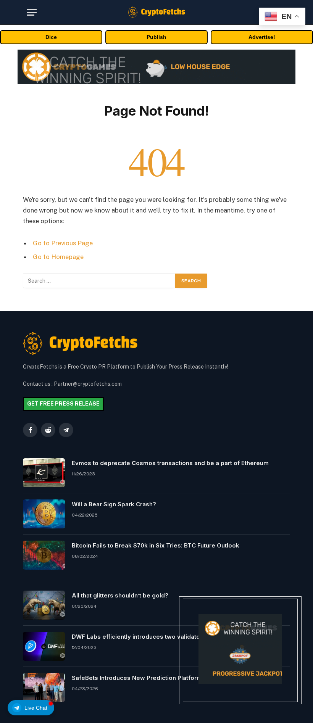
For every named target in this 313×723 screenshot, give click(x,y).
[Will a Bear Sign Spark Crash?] (44, 513)
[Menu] (32, 12)
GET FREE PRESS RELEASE (63, 404)
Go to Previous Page (63, 243)
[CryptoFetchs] (156, 12)
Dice (51, 37)
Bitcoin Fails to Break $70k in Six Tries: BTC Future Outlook (155, 545)
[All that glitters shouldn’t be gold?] (44, 605)
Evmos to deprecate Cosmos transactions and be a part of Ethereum (170, 463)
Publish (156, 37)
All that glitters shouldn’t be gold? (120, 595)
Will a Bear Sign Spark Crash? (114, 504)
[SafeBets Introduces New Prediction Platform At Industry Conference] (44, 687)
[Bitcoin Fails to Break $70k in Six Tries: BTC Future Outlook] (44, 555)
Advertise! (261, 37)
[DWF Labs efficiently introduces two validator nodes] (44, 646)
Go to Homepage (58, 257)
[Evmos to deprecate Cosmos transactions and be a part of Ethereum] (44, 472)
